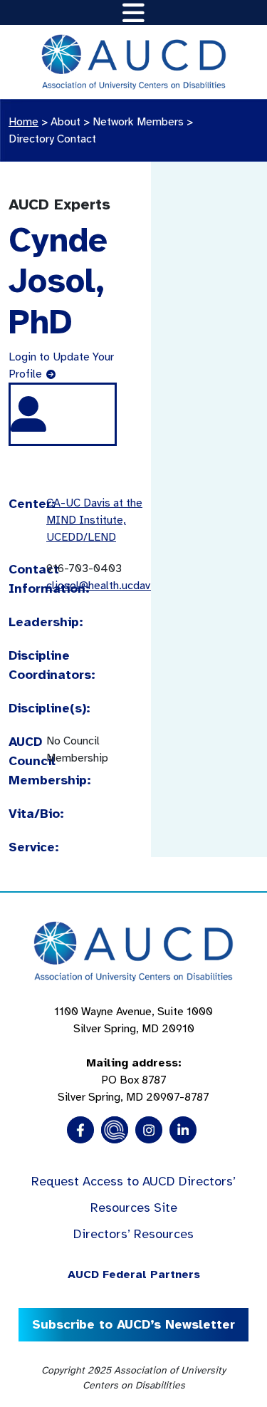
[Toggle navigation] (133, 12)
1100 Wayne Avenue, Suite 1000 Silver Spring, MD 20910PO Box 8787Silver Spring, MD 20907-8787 (133, 1054)
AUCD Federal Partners (134, 1274)
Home (23, 122)
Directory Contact (52, 139)
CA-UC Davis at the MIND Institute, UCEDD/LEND (94, 520)
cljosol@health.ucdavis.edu (113, 585)
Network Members (138, 122)
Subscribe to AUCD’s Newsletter (133, 1324)
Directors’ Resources (133, 1234)
